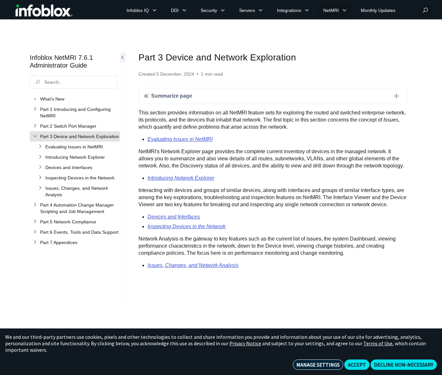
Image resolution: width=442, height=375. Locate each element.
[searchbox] (73, 82)
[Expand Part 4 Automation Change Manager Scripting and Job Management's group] (35, 205)
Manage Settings (318, 364)
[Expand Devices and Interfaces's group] (40, 167)
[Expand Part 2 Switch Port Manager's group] (35, 126)
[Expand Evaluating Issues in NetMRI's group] (40, 147)
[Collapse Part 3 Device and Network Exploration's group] (35, 136)
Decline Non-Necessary (403, 364)
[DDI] (184, 10)
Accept (357, 364)
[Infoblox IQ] (154, 10)
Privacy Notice (245, 343)
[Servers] (261, 10)
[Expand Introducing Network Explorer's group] (40, 157)
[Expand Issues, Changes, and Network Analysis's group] (40, 188)
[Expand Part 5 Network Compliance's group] (35, 222)
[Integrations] (307, 10)
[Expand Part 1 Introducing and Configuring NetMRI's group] (35, 109)
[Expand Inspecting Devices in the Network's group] (40, 178)
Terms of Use (377, 343)
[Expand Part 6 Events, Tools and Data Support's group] (35, 232)
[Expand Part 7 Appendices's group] (35, 242)
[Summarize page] (396, 96)
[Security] (223, 10)
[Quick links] (44, 10)
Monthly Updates (378, 10)
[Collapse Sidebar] (122, 173)
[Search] (425, 10)
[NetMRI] (344, 10)
